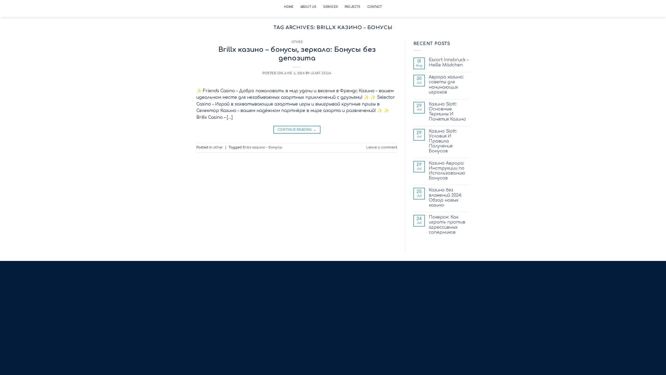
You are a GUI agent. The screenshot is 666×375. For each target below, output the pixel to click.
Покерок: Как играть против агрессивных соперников (447, 225)
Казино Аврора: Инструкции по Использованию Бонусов (447, 171)
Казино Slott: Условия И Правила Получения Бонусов (443, 141)
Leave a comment (382, 147)
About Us (308, 6)
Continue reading (297, 130)
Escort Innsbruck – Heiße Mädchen (449, 62)
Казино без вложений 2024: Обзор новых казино (445, 198)
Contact (374, 6)
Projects (353, 6)
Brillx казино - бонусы (262, 147)
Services (330, 6)
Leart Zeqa (321, 73)
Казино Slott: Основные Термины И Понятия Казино (447, 112)
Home (289, 6)
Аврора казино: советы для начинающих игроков (446, 85)
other (297, 42)
